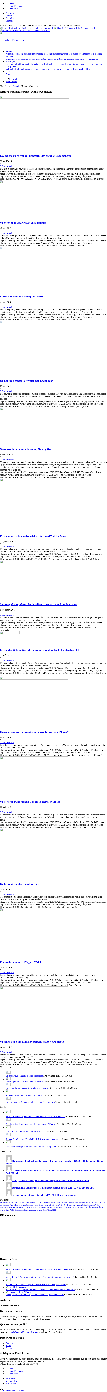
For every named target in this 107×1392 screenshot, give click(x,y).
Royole (66, 1205)
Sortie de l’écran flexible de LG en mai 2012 (25, 1095)
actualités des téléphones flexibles (23, 1332)
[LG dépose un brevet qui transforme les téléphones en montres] (34, 98)
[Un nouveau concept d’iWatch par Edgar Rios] (23, 323)
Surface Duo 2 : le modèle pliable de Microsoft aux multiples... (33, 1139)
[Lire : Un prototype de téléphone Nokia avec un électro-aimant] (8, 1099)
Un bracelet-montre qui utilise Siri (19, 884)
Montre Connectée (27, 1205)
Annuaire (10, 1343)
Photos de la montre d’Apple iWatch (21, 962)
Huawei (82, 1202)
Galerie (9, 16)
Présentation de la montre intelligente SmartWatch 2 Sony (33, 535)
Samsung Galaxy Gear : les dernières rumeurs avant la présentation (38, 604)
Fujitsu (44, 1202)
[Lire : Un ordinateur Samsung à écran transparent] (8, 1073)
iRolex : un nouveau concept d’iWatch (22, 296)
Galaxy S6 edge (69, 1202)
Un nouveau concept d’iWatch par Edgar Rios (26, 380)
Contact (9, 21)
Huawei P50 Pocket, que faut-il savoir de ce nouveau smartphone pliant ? (38, 1269)
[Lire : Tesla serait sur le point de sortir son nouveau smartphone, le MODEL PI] (8, 1142)
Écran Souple (19, 1210)
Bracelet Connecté (25, 1202)
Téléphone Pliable (61, 1207)
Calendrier (10, 18)
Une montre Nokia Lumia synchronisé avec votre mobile (32, 1041)
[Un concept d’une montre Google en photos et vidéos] (34, 758)
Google (77, 1202)
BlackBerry (14, 1202)
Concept (39, 1202)
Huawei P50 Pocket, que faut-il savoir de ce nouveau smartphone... (35, 1116)
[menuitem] (56, 13)
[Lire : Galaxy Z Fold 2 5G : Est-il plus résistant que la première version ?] (18, 1292)
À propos (10, 13)
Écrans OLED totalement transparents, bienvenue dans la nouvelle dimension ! (40, 1289)
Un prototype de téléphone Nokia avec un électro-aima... (30, 1102)
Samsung (72, 1205)
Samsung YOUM (93, 1205)
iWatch (96, 1202)
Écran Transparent (30, 1210)
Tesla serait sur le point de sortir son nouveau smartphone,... (32, 1146)
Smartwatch (17, 1207)
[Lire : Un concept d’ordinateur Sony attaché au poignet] (8, 1085)
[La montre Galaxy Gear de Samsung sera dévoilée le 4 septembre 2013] (10, 633)
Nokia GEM (59, 1205)
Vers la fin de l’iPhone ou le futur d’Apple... (25, 1131)
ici (52, 1319)
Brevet (33, 1202)
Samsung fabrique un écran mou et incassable (26, 1081)
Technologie (51, 1207)
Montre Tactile (38, 1205)
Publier (9, 1348)
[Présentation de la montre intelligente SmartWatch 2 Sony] (21, 480)
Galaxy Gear (51, 1202)
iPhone (91, 1202)
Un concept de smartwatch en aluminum (23, 222)
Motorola (47, 1205)
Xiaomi (85, 1207)
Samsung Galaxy (81, 1205)
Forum (8, 1345)
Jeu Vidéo (102, 1202)
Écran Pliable (10, 1210)
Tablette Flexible (30, 1207)
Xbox (81, 1207)
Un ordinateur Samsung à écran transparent (24, 1076)
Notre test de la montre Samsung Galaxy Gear (26, 449)
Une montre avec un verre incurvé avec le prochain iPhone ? (34, 732)
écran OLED (52, 1210)
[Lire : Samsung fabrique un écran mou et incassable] (8, 1079)
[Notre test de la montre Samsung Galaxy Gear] (34, 410)
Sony (23, 1207)
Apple (8, 1202)
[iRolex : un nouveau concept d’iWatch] (34, 249)
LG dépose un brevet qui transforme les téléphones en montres (35, 155)
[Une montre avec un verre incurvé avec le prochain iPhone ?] (34, 679)
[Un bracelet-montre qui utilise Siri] (34, 830)
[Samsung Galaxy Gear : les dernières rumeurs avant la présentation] (34, 562)
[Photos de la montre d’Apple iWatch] (34, 910)
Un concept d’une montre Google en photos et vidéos (30, 801)
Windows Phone (73, 1207)
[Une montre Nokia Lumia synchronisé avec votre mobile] (34, 988)
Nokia (52, 1205)
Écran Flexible (93, 1207)
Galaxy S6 (59, 1202)
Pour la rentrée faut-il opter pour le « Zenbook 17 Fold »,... (31, 1124)
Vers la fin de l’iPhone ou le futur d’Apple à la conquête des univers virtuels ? (40, 1277)
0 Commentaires (7, 166)
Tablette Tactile (41, 1207)
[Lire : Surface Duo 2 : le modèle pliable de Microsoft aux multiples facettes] (8, 1135)
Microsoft (17, 1205)
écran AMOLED (42, 1210)
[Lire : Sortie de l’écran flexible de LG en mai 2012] (7, 1091)
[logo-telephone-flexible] (12, 40)
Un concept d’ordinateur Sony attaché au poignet (27, 1088)
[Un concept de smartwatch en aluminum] (34, 182)
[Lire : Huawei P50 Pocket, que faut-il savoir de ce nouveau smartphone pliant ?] (8, 1112)
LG (1, 1205)
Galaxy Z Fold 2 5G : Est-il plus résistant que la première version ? (35, 1294)
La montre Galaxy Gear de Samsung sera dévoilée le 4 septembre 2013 (40, 649)
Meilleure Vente (8, 1205)
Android (3, 1202)
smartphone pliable (6, 1207)
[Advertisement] (53, 1237)
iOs (87, 1202)
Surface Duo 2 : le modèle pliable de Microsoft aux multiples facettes (36, 1284)
